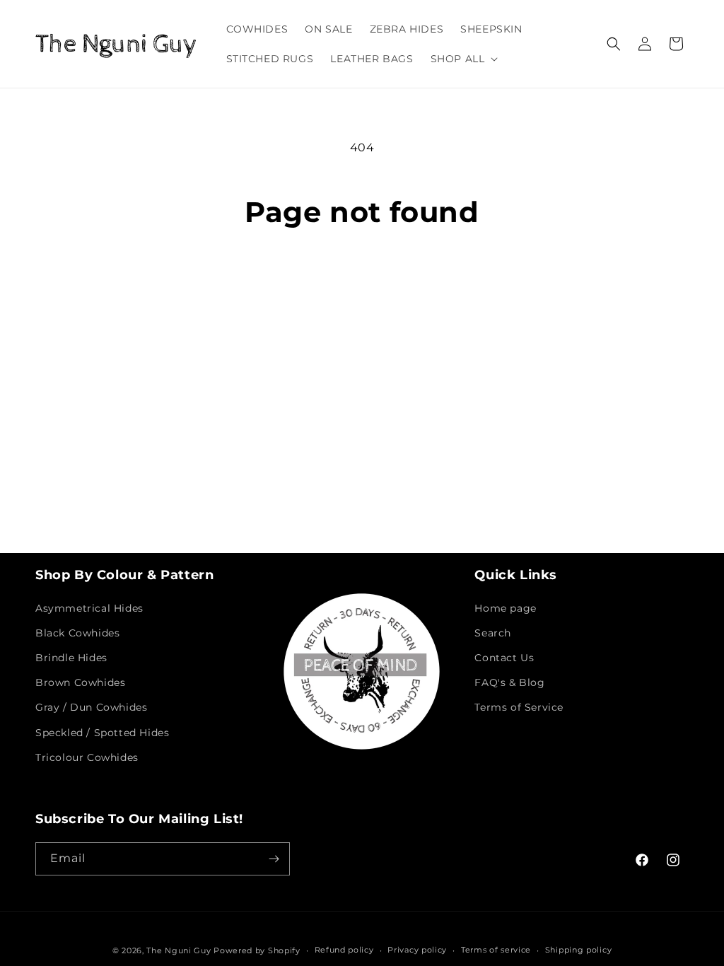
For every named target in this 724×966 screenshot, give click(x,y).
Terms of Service (519, 707)
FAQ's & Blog (509, 682)
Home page (505, 608)
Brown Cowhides (80, 682)
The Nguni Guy (178, 950)
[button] (463, 59)
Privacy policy (417, 950)
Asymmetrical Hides (89, 608)
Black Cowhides (77, 633)
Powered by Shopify (257, 950)
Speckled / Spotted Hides (102, 732)
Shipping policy (578, 950)
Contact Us (504, 657)
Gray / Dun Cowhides (91, 707)
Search (492, 633)
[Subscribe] (273, 858)
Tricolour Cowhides (87, 757)
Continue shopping (362, 283)
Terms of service (496, 950)
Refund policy (344, 950)
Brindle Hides (71, 657)
